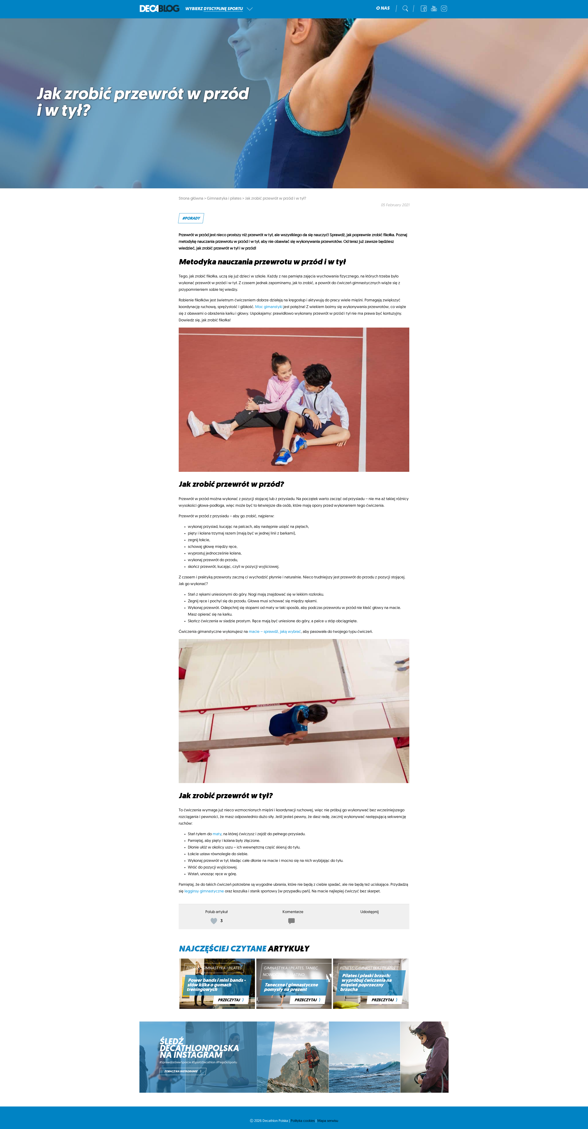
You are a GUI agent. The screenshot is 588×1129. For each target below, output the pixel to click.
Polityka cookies (303, 1121)
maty (217, 834)
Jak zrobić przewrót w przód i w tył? (275, 199)
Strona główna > (192, 199)
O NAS (383, 8)
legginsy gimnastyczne (204, 891)
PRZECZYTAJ (231, 1000)
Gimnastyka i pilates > (225, 199)
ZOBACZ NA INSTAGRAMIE (182, 1071)
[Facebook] (423, 8)
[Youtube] (433, 8)
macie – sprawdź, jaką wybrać (275, 632)
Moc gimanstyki (269, 307)
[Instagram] (444, 8)
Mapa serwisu (327, 1121)
